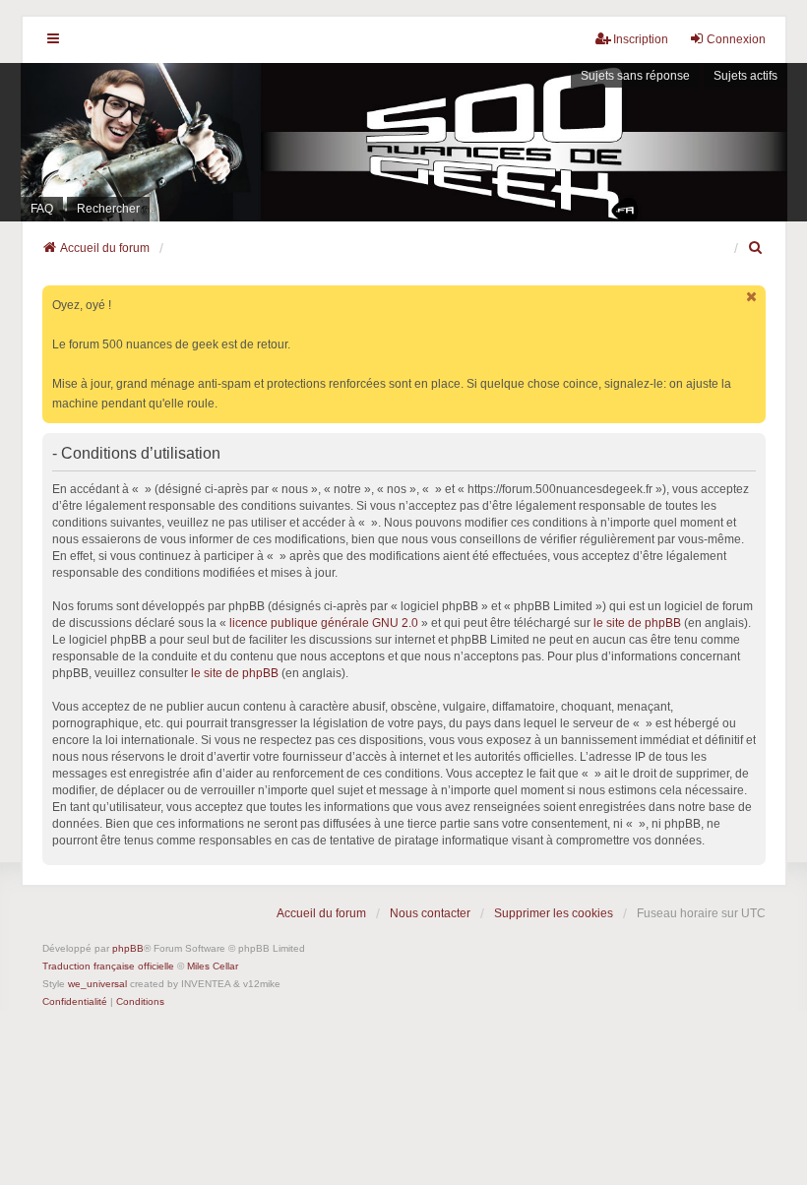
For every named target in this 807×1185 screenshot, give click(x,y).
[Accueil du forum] (403, 142)
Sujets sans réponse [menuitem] (635, 76)
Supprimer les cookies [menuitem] (553, 913)
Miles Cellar (212, 966)
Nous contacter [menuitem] (430, 913)
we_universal (97, 983)
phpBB (128, 948)
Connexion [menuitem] (736, 39)
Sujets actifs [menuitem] (745, 76)
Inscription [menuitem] (640, 39)
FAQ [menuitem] (42, 209)
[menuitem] (757, 248)
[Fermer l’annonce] (753, 296)
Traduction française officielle (108, 966)
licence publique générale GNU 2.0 (323, 623)
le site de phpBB (637, 623)
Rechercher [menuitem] (108, 209)
